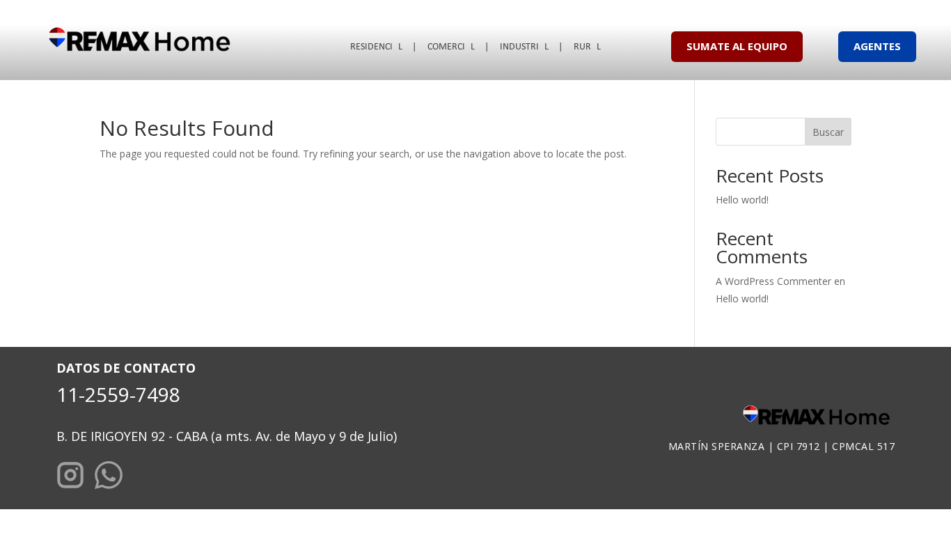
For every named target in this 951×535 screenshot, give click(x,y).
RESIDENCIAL (376, 47)
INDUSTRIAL (524, 47)
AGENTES (877, 46)
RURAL (587, 47)
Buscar (828, 132)
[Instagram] (70, 477)
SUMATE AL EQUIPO (736, 46)
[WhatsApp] (109, 477)
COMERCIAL (451, 47)
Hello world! (742, 199)
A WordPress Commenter (773, 281)
